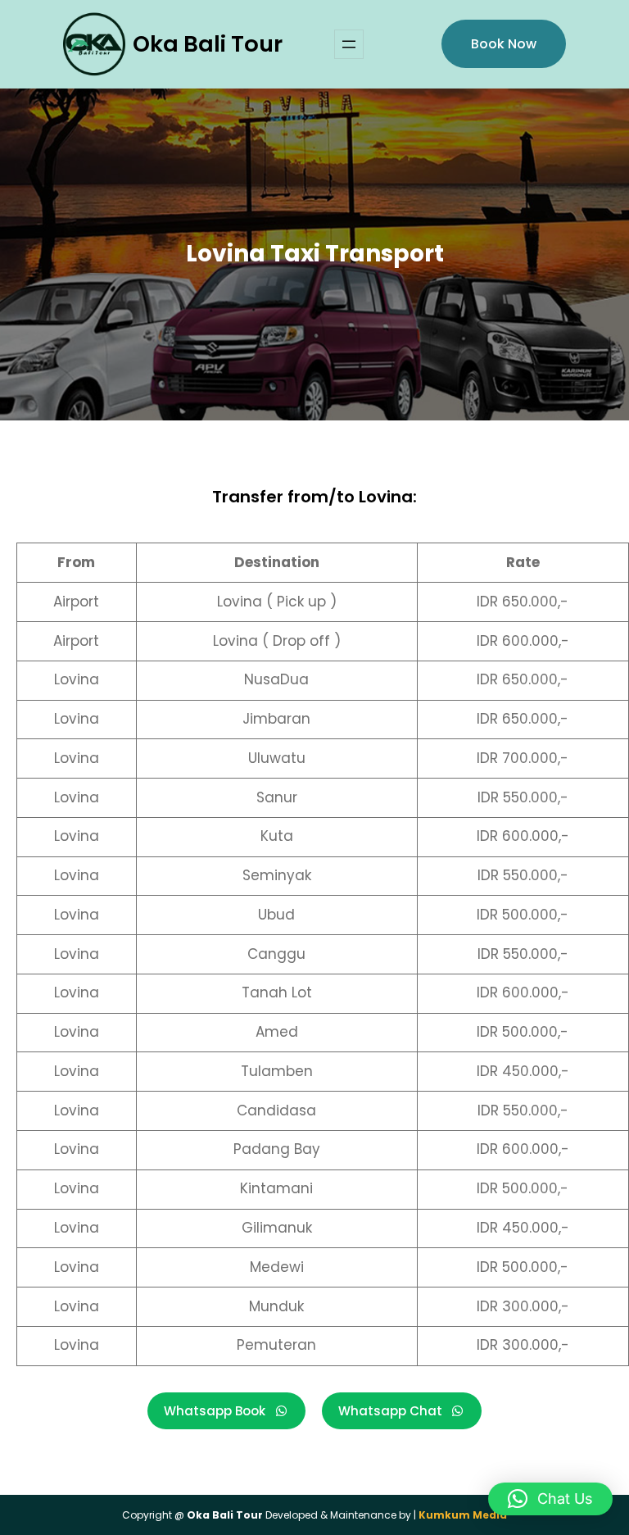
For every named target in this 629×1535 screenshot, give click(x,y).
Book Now (503, 43)
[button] (550, 1499)
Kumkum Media (463, 1515)
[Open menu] (349, 44)
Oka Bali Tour (208, 44)
